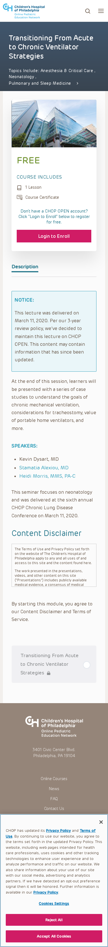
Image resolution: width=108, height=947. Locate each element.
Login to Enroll (54, 236)
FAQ (54, 798)
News (54, 788)
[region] (54, 880)
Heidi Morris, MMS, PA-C (47, 476)
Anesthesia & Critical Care (67, 70)
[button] (101, 11)
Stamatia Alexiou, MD (44, 467)
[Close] (101, 822)
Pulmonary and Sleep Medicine (40, 83)
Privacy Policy (58, 830)
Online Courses (54, 778)
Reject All (54, 920)
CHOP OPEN (24, 11)
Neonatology (22, 76)
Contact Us (54, 808)
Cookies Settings (54, 903)
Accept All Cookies (54, 936)
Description (25, 266)
